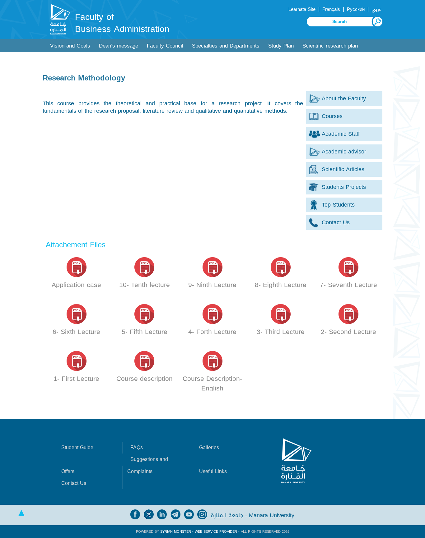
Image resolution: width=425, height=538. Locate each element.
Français (331, 9)
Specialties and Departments (225, 46)
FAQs (136, 447)
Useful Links (213, 471)
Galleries (209, 447)
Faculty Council (165, 46)
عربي (376, 9)
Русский (356, 9)
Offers (67, 471)
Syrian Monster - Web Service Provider (198, 531)
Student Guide (77, 447)
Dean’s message (118, 46)
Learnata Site (301, 9)
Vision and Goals (70, 46)
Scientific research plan (330, 46)
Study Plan (281, 46)
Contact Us (73, 483)
